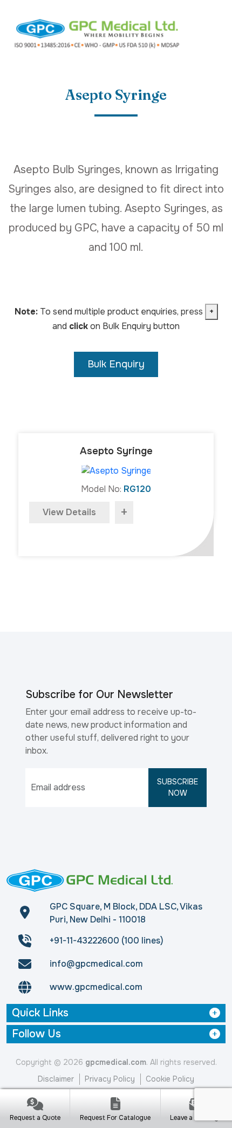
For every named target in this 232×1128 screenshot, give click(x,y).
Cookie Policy (170, 1079)
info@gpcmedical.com (96, 963)
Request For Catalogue (115, 1117)
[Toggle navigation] (212, 32)
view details (69, 512)
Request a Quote (35, 1117)
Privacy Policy (110, 1079)
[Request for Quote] (35, 1105)
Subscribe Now (177, 787)
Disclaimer (56, 1079)
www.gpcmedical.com (96, 987)
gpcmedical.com (115, 1062)
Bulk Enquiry (116, 364)
